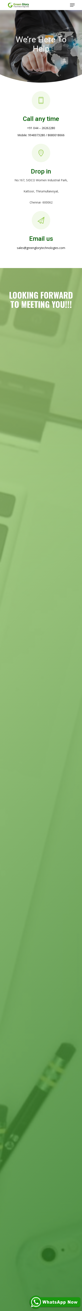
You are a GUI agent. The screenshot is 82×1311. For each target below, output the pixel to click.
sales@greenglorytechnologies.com (41, 248)
